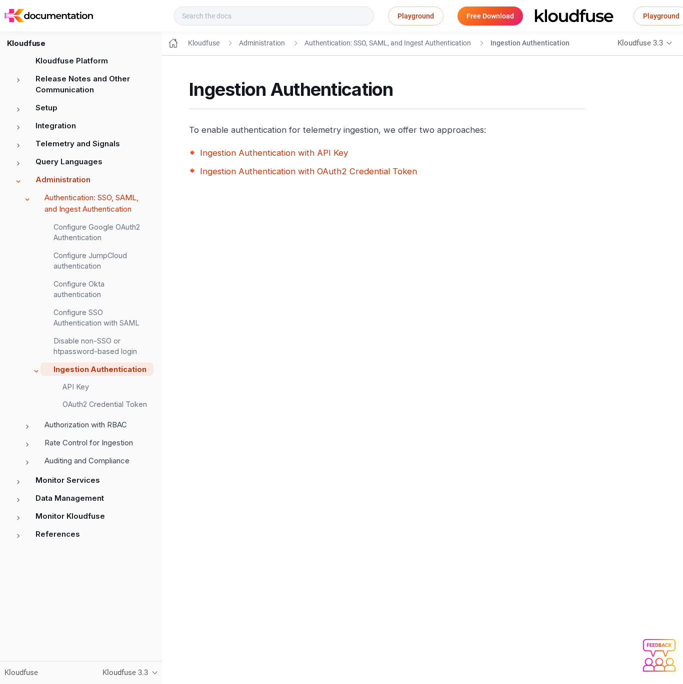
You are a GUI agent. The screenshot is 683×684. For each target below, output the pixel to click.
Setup (47, 107)
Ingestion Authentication (100, 369)
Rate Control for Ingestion (88, 442)
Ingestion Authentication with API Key (274, 153)
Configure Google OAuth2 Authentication (97, 232)
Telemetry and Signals (78, 143)
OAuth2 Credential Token (104, 404)
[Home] (173, 43)
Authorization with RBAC (85, 424)
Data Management (70, 498)
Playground (416, 16)
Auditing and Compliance (87, 460)
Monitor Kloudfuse (70, 516)
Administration (63, 179)
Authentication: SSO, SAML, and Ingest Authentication (91, 203)
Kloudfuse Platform (72, 60)
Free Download (490, 16)
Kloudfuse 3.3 (640, 42)
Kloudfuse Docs (132, 15)
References (58, 534)
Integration (56, 125)
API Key (75, 386)
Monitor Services (68, 480)
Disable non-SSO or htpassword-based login (95, 346)
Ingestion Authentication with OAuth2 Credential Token (308, 171)
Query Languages (69, 161)
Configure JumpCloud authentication (90, 261)
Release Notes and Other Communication (83, 84)
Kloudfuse (204, 43)
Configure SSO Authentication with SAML (97, 318)
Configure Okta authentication (79, 289)
